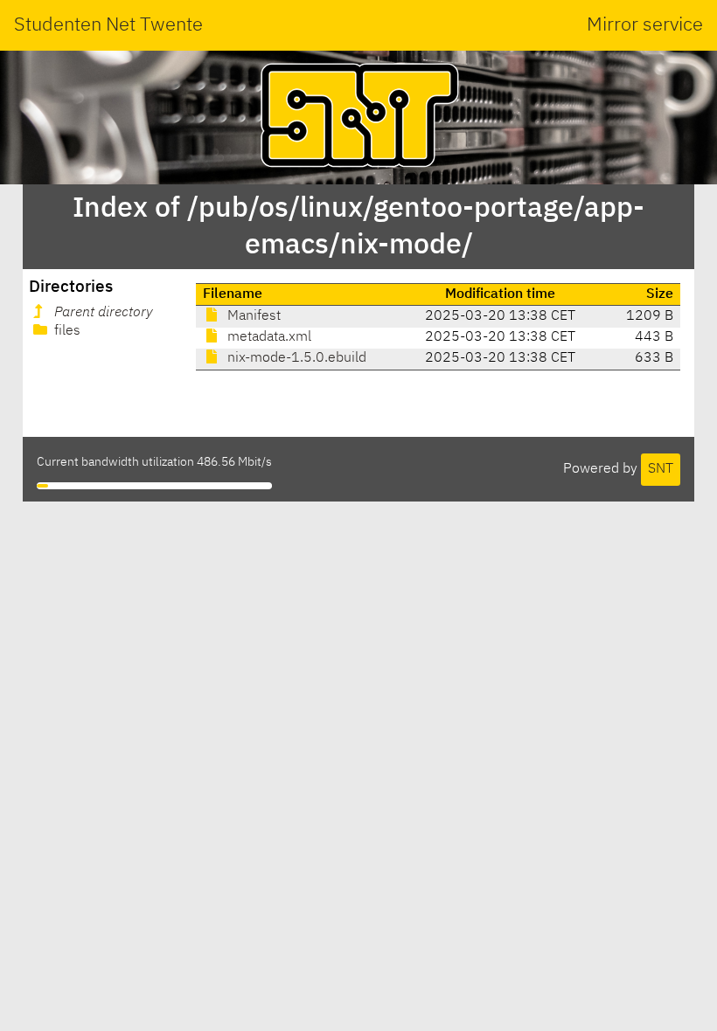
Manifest (252, 316)
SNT (660, 469)
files (65, 331)
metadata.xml (267, 337)
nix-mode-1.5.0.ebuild (295, 358)
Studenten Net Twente (108, 25)
